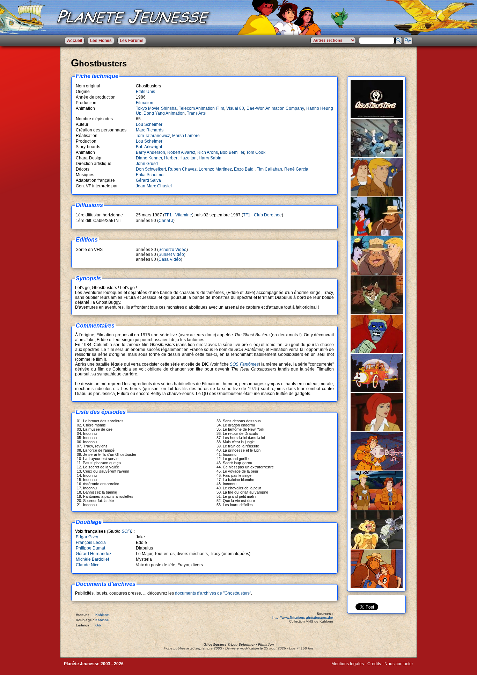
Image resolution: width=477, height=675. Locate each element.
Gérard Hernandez (93, 553)
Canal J (166, 220)
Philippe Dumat (90, 548)
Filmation (144, 102)
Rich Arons (207, 152)
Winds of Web (344, 668)
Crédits (374, 663)
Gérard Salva (148, 180)
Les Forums (132, 40)
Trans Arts (196, 113)
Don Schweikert (151, 169)
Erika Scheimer (150, 174)
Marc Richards (149, 130)
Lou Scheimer (149, 124)
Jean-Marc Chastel (154, 186)
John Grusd (147, 163)
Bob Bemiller (232, 152)
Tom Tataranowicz (153, 135)
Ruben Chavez (182, 169)
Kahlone (102, 615)
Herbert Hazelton (180, 158)
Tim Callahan (269, 169)
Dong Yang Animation (164, 113)
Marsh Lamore (186, 135)
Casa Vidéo (170, 259)
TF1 (168, 215)
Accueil (74, 40)
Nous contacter (398, 663)
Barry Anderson (150, 152)
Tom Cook (255, 152)
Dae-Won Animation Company (275, 108)
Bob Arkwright (149, 146)
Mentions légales (347, 663)
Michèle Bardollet (92, 559)
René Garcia (296, 169)
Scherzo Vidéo (172, 249)
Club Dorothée (268, 215)
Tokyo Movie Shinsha (156, 108)
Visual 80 (235, 108)
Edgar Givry (87, 536)
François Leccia (91, 542)
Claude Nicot (88, 564)
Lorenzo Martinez (215, 169)
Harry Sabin (210, 158)
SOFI (126, 531)
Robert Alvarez (181, 152)
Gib (98, 625)
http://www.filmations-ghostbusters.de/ (302, 617)
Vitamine (183, 215)
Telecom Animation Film (201, 108)
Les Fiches (101, 40)
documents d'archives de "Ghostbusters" (213, 593)
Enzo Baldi (244, 169)
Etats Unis (145, 91)
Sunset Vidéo (171, 254)
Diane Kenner (149, 158)
